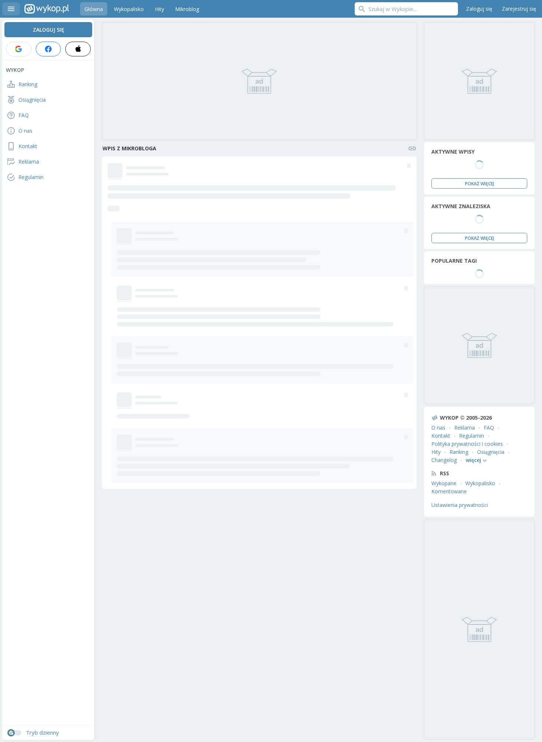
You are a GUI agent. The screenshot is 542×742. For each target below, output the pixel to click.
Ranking (458, 451)
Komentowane (449, 491)
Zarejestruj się (519, 8)
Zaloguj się (479, 8)
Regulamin (471, 435)
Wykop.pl (46, 9)
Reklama (464, 427)
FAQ (489, 427)
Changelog (444, 459)
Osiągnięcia (490, 451)
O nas (438, 427)
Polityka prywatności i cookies (467, 443)
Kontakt (440, 435)
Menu (11, 8)
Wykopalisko (480, 483)
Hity (436, 451)
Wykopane (443, 483)
